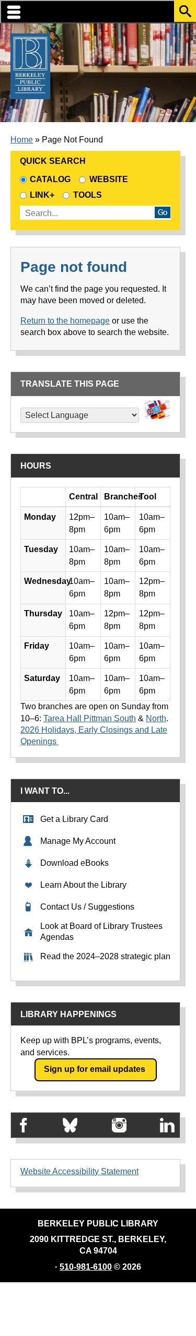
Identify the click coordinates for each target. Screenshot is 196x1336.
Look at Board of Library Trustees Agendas (101, 931)
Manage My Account (78, 841)
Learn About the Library (83, 884)
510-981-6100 (86, 1266)
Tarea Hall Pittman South (89, 718)
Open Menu (98, 11)
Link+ (42, 194)
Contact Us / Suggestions (87, 906)
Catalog (50, 179)
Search (185, 11)
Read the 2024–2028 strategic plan (105, 956)
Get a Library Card (74, 819)
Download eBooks (74, 862)
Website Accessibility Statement (79, 1171)
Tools (89, 194)
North (156, 718)
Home (21, 139)
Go (162, 212)
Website (108, 179)
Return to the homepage (65, 320)
